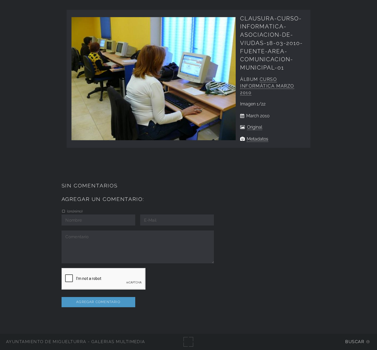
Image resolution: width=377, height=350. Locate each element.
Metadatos (257, 139)
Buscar (354, 341)
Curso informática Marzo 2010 (267, 86)
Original (254, 127)
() (74, 211)
